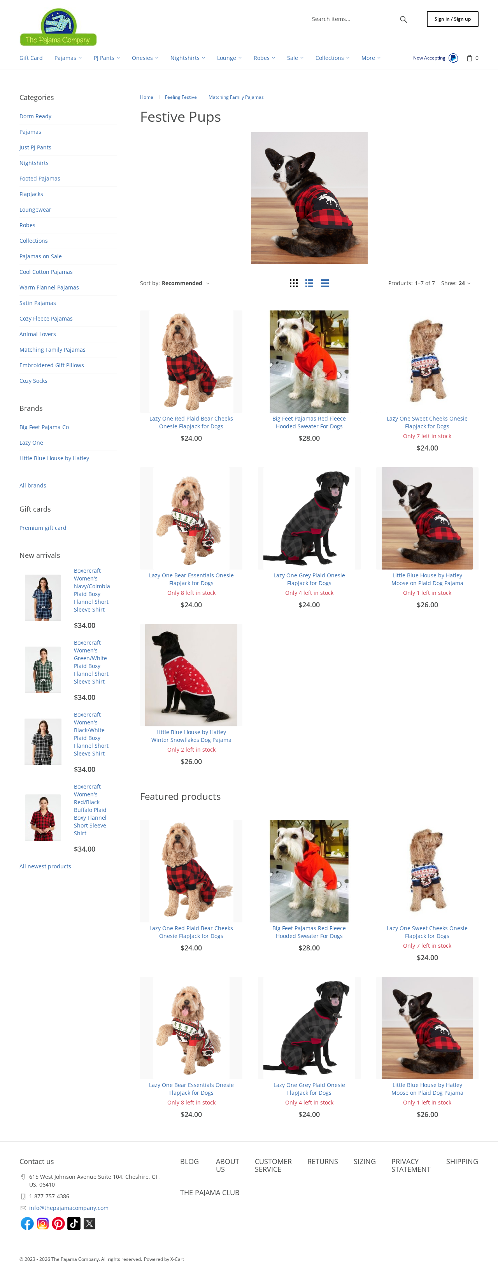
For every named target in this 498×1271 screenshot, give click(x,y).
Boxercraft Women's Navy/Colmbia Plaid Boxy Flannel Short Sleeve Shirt (92, 590)
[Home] (58, 26)
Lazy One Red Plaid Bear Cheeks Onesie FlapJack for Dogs (191, 422)
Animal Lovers (37, 334)
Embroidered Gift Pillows (51, 365)
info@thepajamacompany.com (69, 1207)
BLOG (189, 1161)
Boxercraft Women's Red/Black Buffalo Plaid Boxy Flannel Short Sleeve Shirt (90, 810)
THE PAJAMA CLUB (210, 1192)
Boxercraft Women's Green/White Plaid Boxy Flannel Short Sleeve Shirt (91, 662)
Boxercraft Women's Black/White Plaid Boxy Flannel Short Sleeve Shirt (91, 734)
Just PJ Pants (35, 147)
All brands (32, 485)
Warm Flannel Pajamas (49, 287)
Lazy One (31, 442)
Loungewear (35, 209)
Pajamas (30, 131)
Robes (27, 225)
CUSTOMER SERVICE (273, 1165)
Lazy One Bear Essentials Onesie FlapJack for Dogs (191, 579)
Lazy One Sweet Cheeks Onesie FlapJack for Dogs (427, 422)
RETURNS (322, 1161)
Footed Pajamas (39, 178)
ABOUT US (227, 1165)
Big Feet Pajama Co (44, 427)
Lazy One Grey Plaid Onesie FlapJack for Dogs (309, 579)
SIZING (365, 1161)
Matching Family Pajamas (52, 349)
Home (146, 97)
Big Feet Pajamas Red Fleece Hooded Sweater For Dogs (309, 422)
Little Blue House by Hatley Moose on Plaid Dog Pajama (427, 579)
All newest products (45, 866)
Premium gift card (43, 527)
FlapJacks (31, 194)
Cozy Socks (33, 380)
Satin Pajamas (37, 303)
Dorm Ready (35, 116)
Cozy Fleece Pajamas (46, 318)
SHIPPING (462, 1161)
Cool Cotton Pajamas (46, 271)
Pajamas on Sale (40, 256)
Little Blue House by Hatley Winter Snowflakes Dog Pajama (191, 735)
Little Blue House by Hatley (54, 458)
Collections (33, 240)
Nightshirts (34, 163)
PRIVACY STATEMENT (411, 1165)
